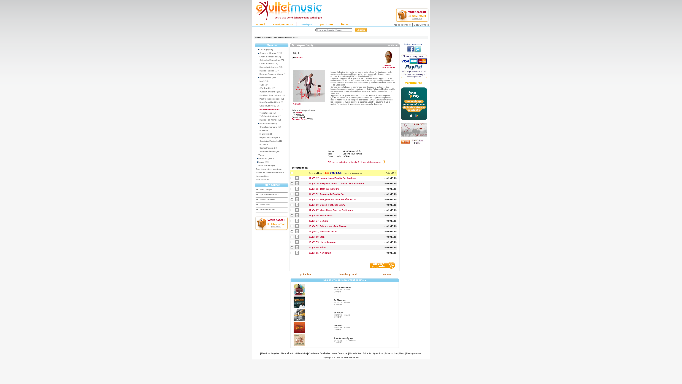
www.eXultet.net (351, 357)
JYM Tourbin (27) (267, 88)
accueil (260, 24)
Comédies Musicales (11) (271, 141)
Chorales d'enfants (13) (270, 127)
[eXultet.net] (287, 19)
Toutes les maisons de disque (270, 172)
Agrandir (296, 104)
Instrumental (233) (268, 78)
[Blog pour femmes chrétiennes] (414, 136)
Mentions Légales (270, 353)
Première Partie (299, 119)
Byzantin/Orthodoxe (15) (271, 67)
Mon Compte (421, 24)
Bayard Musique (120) (269, 137)
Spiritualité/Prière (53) (269, 151)
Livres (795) (263, 162)
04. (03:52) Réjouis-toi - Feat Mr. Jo (326, 194)
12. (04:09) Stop (316, 237)
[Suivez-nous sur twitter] (417, 51)
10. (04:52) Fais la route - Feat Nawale (328, 226)
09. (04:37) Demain (318, 221)
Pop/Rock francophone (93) (272, 95)
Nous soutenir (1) (266, 165)
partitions (326, 24)
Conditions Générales (319, 353)
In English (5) (265, 134)
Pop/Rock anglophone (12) (272, 99)
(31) (271, 109)
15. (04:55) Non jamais (320, 253)
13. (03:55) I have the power (322, 242)
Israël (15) (264, 81)
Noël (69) (263, 130)
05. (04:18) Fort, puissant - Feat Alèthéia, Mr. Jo (332, 199)
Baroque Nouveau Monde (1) (272, 74)
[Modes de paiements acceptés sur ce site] (414, 77)
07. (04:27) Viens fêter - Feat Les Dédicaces (331, 210)
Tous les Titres (262, 179)
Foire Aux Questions (373, 353)
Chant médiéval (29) (268, 64)
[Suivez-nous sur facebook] (410, 51)
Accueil (258, 37)
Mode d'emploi (403, 24)
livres (344, 24)
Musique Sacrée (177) (269, 71)
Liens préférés (413, 353)
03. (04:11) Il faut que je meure (324, 189)
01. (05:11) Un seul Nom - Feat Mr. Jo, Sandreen (332, 178)
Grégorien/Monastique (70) (272, 60)
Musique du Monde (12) (270, 120)
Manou (394, 45)
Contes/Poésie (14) (268, 148)
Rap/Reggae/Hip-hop (282, 37)
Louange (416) (266, 50)
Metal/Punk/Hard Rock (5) (271, 102)
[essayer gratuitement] (412, 21)
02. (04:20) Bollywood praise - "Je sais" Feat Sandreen (336, 183)
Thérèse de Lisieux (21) (270, 116)
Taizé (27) (263, 85)
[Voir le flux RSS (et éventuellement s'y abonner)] (414, 143)
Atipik (295, 37)
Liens (402, 353)
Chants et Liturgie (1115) (270, 53)
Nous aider (265, 204)
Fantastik (338, 325)
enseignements (283, 24)
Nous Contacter (267, 199)
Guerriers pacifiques (343, 338)
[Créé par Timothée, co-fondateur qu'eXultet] (414, 119)
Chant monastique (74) (270, 57)
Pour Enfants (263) (268, 123)
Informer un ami (267, 209)
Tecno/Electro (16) (267, 113)
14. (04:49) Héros (317, 247)
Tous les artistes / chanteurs (269, 169)
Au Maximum (340, 300)
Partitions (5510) (266, 158)
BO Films (263, 144)
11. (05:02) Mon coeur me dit (323, 231)
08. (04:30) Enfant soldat (321, 215)
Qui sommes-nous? (269, 194)
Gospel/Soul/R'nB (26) (269, 106)
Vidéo (261, 155)
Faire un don (391, 353)
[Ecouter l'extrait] (414, 84)
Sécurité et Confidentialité (294, 353)
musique (306, 24)
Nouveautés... (262, 176)
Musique (267, 37)
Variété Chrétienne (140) (270, 92)
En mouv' (338, 313)
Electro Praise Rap (342, 287)
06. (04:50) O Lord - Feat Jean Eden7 (327, 205)
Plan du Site (355, 353)
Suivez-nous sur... (414, 44)
